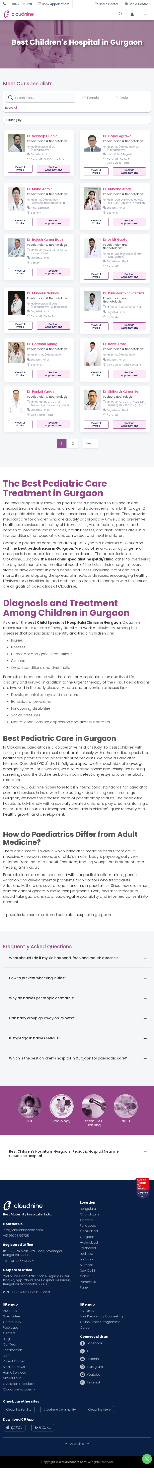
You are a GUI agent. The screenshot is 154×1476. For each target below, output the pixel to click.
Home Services (14, 1372)
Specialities (11, 1316)
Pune (84, 1287)
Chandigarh (89, 1214)
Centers (9, 1333)
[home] (40, 14)
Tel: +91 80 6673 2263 (19, 1261)
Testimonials (12, 1350)
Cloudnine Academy (19, 1389)
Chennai (86, 1220)
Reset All (11, 108)
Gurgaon (87, 1237)
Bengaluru (88, 1209)
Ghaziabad (89, 1231)
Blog (6, 1339)
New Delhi (87, 1270)
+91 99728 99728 (16, 1236)
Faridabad (88, 1225)
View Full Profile (20, 168)
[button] (145, 14)
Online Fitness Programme (100, 1322)
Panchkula (88, 1282)
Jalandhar (88, 1248)
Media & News (14, 1367)
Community (12, 1322)
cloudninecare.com (73, 1462)
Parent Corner (14, 1361)
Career (85, 1327)
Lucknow (86, 1254)
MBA (6, 1356)
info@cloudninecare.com (23, 1230)
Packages (10, 1327)
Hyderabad (89, 1242)
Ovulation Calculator (19, 1384)
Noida (84, 1276)
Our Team (10, 1344)
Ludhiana (87, 1259)
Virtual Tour (12, 1378)
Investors (87, 1311)
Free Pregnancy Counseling (101, 1316)
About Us (10, 1311)
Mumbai (86, 1265)
